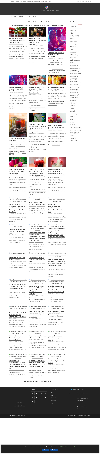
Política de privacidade (71, 415)
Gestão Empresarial (74, 110)
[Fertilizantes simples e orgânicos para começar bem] (37, 255)
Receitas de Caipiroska (74, 130)
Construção (72, 52)
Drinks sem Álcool (73, 98)
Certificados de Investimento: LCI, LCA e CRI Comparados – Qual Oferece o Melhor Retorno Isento (17, 364)
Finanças (72, 105)
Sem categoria (73, 137)
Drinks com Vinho (73, 89)
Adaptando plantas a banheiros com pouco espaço (55, 338)
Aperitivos (72, 30)
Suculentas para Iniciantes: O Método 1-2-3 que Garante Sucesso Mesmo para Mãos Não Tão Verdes (17, 208)
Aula (71, 33)
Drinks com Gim (73, 76)
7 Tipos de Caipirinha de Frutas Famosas (56, 88)
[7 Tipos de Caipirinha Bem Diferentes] (18, 135)
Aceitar (45, 449)
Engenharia (72, 103)
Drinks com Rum (73, 84)
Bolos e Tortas (73, 41)
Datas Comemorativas (74, 55)
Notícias (71, 121)
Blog (71, 38)
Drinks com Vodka (73, 90)
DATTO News (11, 415)
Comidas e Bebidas (74, 51)
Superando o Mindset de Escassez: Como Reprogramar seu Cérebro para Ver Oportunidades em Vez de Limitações (37, 236)
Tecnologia (72, 138)
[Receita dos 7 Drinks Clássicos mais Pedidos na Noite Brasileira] (18, 84)
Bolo (71, 40)
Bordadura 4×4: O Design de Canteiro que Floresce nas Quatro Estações (17, 286)
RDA (71, 124)
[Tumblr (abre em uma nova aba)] (85, 1)
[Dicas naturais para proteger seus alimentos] (37, 199)
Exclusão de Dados (87, 415)
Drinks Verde (72, 100)
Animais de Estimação (74, 28)
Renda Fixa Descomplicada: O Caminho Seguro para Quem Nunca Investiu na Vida (56, 208)
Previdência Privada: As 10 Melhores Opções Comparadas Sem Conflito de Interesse (18, 315)
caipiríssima (72, 44)
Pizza (71, 122)
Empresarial (72, 102)
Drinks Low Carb (73, 97)
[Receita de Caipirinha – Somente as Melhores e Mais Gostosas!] (18, 35)
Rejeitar (54, 449)
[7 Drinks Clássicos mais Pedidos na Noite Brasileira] (57, 50)
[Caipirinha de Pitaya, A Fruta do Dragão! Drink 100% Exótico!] (18, 166)
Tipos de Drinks (73, 140)
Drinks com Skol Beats (74, 86)
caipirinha (72, 43)
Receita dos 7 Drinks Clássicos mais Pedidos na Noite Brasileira (17, 89)
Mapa (52, 403)
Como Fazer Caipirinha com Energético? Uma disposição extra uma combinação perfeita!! (36, 172)
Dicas (71, 59)
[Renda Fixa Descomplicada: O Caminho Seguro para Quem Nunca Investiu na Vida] (57, 201)
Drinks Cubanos (73, 92)
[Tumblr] (41, 397)
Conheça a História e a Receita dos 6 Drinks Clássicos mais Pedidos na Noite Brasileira (37, 90)
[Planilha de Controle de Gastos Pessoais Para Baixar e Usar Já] (57, 308)
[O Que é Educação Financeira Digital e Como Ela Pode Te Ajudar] (18, 333)
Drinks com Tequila (74, 87)
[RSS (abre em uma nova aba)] (90, 1)
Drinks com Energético (74, 75)
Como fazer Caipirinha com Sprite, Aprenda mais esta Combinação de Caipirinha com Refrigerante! (37, 128)
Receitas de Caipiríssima (75, 129)
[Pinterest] (33, 397)
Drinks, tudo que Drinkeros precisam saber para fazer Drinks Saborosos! (37, 41)
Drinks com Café (73, 70)
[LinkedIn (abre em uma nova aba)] (84, 1)
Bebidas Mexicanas (74, 36)
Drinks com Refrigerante (75, 83)
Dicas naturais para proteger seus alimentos (37, 203)
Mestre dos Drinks (13, 59)
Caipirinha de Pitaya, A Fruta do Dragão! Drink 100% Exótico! (16, 171)
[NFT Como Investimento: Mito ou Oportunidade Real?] (18, 226)
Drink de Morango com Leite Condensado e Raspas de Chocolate (55, 171)
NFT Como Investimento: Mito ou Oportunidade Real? (17, 231)
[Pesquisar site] (89, 16)
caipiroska (72, 46)
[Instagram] (41, 393)
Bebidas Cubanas (73, 35)
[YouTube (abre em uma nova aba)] (89, 1)
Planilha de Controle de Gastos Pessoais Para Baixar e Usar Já (56, 313)
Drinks (71, 63)
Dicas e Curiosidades (74, 60)
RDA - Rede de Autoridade (20, 417)
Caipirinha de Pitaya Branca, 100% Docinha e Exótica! (56, 127)
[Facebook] (37, 393)
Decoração (72, 57)
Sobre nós (53, 400)
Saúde (71, 135)
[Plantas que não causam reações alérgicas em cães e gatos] (57, 356)
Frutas (71, 108)
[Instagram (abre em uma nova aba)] (82, 1)
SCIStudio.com (18, 415)
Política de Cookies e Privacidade (67, 446)
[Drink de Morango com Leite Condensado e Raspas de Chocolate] (57, 166)
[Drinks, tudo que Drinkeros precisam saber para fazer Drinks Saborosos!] (37, 35)
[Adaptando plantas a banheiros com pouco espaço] (57, 333)
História (71, 111)
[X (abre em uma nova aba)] (77, 1)
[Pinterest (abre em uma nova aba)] (80, 1)
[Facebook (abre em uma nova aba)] (79, 1)
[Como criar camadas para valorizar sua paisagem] (37, 333)
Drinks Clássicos (73, 65)
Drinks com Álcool (73, 67)
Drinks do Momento (74, 94)
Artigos (71, 32)
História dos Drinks (74, 113)
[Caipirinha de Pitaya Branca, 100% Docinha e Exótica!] (57, 122)
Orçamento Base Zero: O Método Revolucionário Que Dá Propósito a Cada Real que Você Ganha (37, 363)
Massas (71, 119)
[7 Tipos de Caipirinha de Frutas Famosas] (57, 84)
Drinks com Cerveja (74, 71)
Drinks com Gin (73, 78)
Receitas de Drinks (73, 132)
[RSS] (33, 401)
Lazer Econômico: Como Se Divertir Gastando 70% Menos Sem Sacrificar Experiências (37, 314)
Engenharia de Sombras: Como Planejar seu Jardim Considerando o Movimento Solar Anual (56, 289)
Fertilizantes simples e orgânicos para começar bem (37, 259)
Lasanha (71, 116)
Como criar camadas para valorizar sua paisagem (37, 337)
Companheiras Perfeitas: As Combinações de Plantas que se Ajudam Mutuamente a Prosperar (56, 234)
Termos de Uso (80, 415)
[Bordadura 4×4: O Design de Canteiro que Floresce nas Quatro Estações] (18, 281)
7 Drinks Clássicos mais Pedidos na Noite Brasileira (56, 54)
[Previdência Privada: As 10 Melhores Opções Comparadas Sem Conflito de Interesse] (18, 310)
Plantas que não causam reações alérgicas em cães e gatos (57, 361)
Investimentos (73, 114)
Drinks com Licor (73, 81)
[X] (33, 393)
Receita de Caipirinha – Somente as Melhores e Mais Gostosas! (17, 40)
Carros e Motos (73, 47)
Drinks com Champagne (75, 73)
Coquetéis (72, 54)
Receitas (71, 125)
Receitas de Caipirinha (74, 127)
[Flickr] (37, 397)
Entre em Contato (55, 397)
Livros (71, 117)
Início (52, 392)
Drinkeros (72, 62)
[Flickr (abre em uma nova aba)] (87, 1)
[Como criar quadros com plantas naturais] (18, 255)
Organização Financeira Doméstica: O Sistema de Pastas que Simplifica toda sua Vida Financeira (57, 262)
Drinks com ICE (73, 79)
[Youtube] (45, 397)
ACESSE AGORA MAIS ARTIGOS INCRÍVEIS (37, 381)
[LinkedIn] (45, 393)
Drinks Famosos (73, 95)
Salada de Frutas (73, 133)
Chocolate (72, 49)
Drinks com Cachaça (74, 68)
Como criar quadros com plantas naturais (17, 258)
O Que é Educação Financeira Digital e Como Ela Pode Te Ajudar (17, 338)
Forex (71, 106)
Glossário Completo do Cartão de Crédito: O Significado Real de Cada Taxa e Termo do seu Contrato (37, 290)
